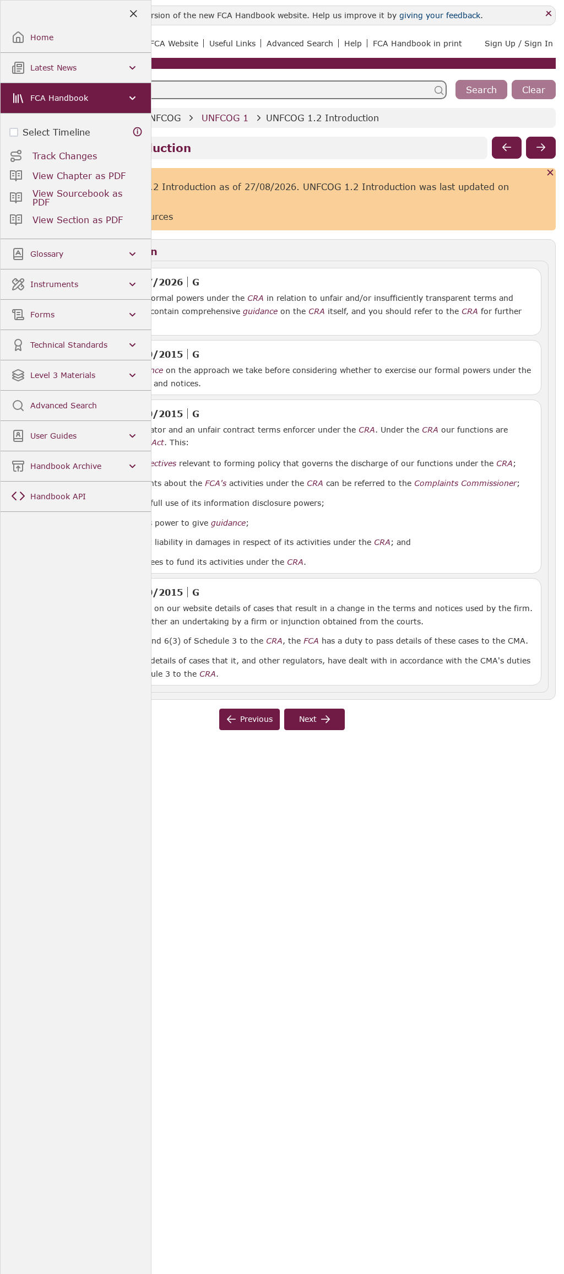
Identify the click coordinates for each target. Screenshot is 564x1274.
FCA (311, 641)
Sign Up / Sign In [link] (519, 43)
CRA (255, 298)
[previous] (507, 148)
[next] (541, 148)
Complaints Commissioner (465, 483)
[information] (137, 132)
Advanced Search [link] (300, 43)
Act (157, 442)
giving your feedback (439, 15)
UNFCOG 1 (225, 117)
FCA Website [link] (174, 43)
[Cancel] (550, 173)
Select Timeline (56, 132)
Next (308, 719)
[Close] (548, 14)
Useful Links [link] (232, 43)
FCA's (215, 483)
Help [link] (353, 43)
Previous (256, 719)
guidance (260, 311)
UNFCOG (161, 117)
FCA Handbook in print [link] (417, 43)
